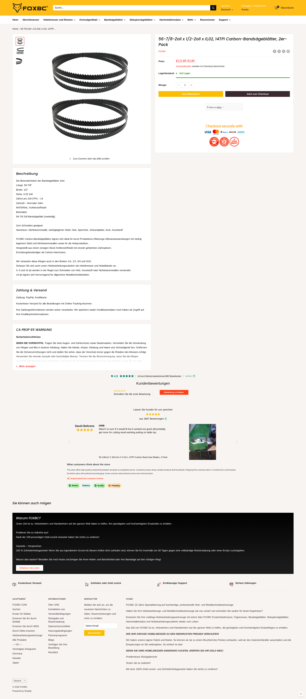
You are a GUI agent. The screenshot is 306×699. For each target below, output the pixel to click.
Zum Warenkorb (191, 94)
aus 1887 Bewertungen (151, 418)
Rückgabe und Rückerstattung (56, 620)
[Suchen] (213, 7)
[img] (153, 414)
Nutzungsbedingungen (60, 630)
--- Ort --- (17, 644)
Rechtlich (53, 652)
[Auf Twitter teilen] (283, 51)
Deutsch (17, 681)
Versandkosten (183, 66)
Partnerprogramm (57, 635)
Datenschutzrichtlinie (59, 626)
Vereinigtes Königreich (24, 649)
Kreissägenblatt (88, 19)
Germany (17, 653)
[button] (70, 441)
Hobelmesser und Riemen (58, 19)
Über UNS (53, 604)
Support (223, 19)
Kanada (16, 658)
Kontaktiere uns (56, 609)
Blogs (51, 640)
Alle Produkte (19, 640)
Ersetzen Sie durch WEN (25, 626)
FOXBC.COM (19, 604)
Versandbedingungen (59, 613)
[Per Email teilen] (288, 51)
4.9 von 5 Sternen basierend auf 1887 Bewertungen (159, 376)
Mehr (190, 19)
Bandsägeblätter (113, 19)
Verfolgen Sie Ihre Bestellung (57, 646)
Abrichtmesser (30, 19)
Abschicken (94, 633)
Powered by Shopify (22, 691)
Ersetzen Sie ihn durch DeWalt (24, 620)
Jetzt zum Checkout (258, 94)
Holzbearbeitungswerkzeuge (26, 635)
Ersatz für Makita (21, 613)
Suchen (16, 609)
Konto (245, 9)
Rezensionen (207, 19)
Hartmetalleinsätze (170, 19)
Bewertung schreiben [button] (174, 392)
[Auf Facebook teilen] (274, 51)
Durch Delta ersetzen (23, 630)
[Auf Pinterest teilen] (279, 51)
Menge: (162, 85)
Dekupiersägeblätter (141, 19)
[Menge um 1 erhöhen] (191, 85)
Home (15, 29)
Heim (15, 19)
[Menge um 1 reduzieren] (178, 85)
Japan (15, 662)
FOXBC (162, 51)
